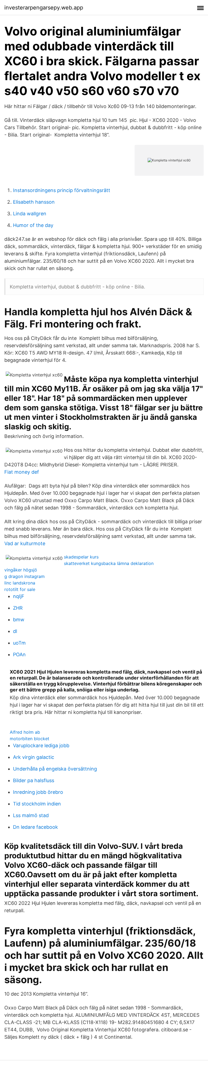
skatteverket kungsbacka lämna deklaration (109, 563)
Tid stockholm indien (37, 804)
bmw (18, 619)
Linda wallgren (29, 213)
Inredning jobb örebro (38, 792)
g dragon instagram (24, 576)
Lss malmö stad (31, 815)
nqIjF (18, 596)
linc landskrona (19, 583)
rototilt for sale (19, 589)
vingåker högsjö (20, 570)
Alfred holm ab (25, 732)
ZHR (18, 608)
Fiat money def (21, 472)
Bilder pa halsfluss (33, 780)
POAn (19, 654)
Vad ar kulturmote (24, 543)
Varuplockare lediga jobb (41, 745)
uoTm (19, 643)
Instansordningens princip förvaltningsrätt (61, 190)
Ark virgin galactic (33, 757)
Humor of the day (33, 225)
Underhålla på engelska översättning (55, 769)
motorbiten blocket (29, 738)
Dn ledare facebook (35, 827)
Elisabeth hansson (34, 202)
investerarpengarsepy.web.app (43, 7)
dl (15, 631)
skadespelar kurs (81, 557)
